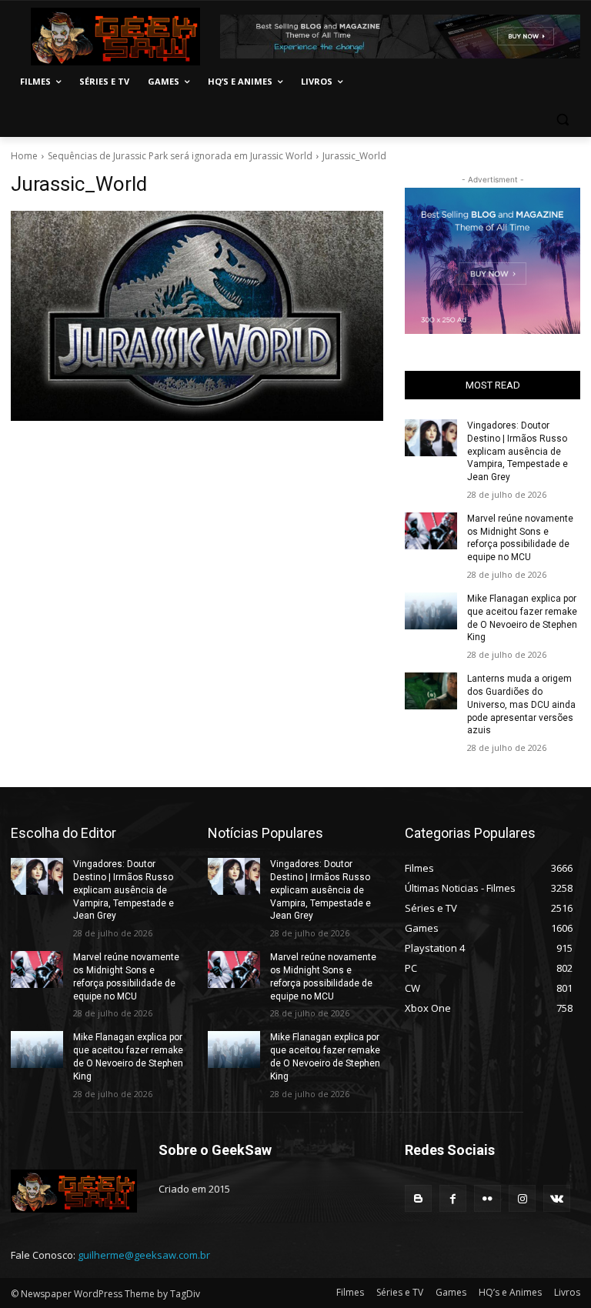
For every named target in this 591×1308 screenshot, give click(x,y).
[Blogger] (418, 1198)
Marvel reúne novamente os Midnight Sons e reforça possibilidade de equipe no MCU (520, 537)
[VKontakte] (556, 1198)
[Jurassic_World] (197, 316)
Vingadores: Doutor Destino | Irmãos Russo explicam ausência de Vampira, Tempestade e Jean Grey (517, 451)
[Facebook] (452, 1198)
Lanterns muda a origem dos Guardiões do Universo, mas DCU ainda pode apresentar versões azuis (521, 704)
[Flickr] (487, 1198)
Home (24, 155)
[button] (562, 119)
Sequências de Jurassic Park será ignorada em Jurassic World (180, 155)
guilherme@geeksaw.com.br (144, 1255)
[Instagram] (522, 1198)
